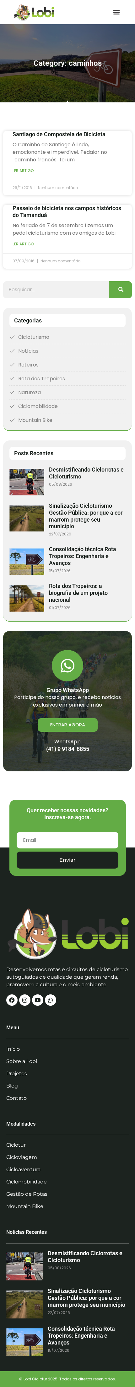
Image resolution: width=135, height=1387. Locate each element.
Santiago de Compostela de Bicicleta (59, 134)
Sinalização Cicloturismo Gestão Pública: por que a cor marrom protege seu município (85, 516)
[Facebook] (12, 1000)
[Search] (120, 289)
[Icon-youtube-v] (37, 1000)
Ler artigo (23, 170)
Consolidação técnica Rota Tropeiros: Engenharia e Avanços (82, 556)
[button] (116, 12)
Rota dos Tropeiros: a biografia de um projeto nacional (78, 593)
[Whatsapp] (50, 1000)
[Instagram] (24, 1000)
